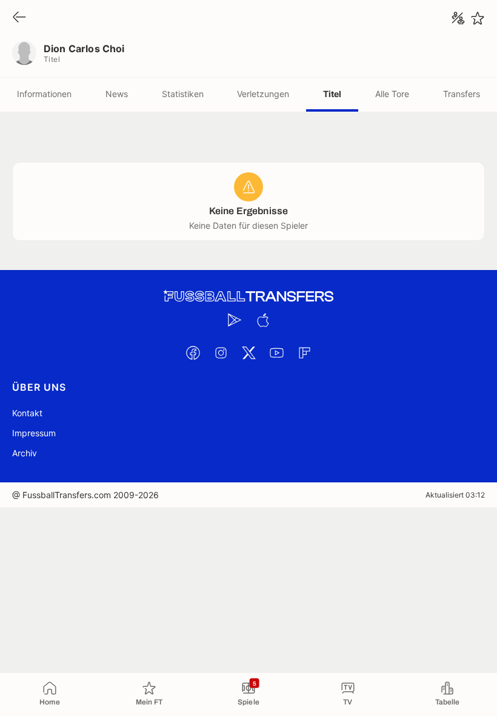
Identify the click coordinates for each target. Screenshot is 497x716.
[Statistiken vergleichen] (458, 18)
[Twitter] (248, 352)
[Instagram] (221, 352)
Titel (332, 94)
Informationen (44, 94)
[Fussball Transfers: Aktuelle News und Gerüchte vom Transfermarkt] (248, 296)
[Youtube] (276, 352)
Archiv (24, 453)
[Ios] (262, 320)
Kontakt (27, 413)
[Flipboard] (304, 352)
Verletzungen (263, 94)
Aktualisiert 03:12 (455, 494)
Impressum (34, 433)
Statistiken (183, 94)
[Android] (234, 320)
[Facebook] (193, 352)
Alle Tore (392, 94)
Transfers (461, 94)
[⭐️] (477, 18)
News (116, 94)
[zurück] (19, 18)
